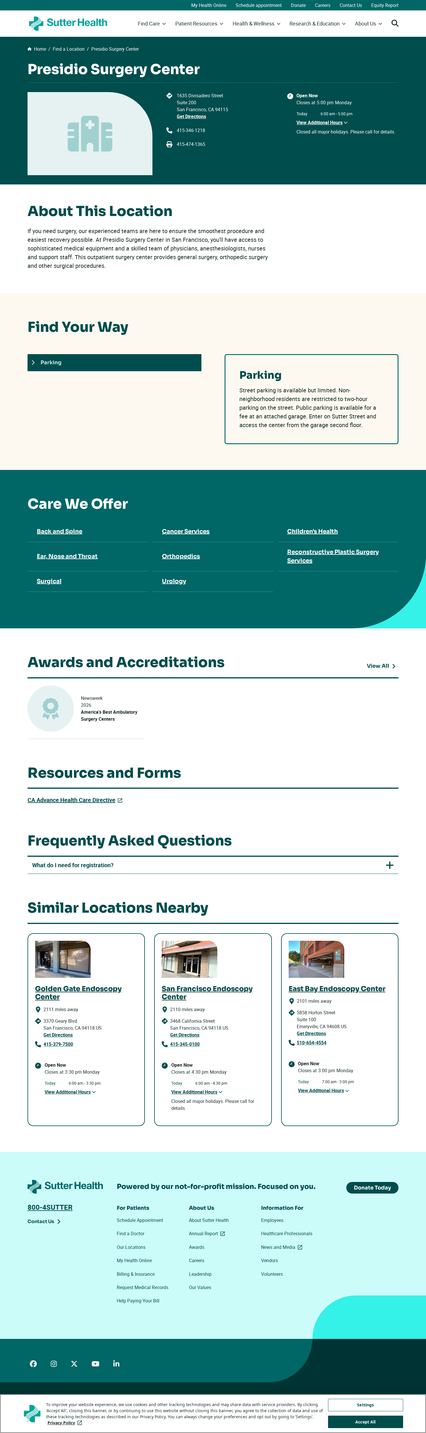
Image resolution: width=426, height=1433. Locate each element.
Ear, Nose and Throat (67, 556)
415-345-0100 (185, 1044)
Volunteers (272, 1274)
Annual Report (208, 1233)
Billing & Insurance (136, 1274)
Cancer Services (186, 531)
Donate (298, 5)
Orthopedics (181, 556)
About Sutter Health (209, 1220)
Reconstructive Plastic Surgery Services (333, 556)
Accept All (365, 1422)
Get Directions (191, 116)
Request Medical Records (142, 1287)
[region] (213, 1413)
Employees (272, 1220)
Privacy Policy (66, 1422)
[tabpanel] (311, 399)
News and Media (283, 1247)
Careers (322, 5)
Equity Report (384, 5)
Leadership (200, 1274)
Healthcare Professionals (286, 1233)
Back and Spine (59, 531)
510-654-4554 (311, 1042)
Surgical (49, 581)
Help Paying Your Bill (138, 1300)
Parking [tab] (51, 362)
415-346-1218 (191, 130)
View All (382, 667)
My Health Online (208, 5)
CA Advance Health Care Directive (76, 800)
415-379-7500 (58, 1044)
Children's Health (312, 531)
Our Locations (131, 1247)
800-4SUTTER (50, 1207)
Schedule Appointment (140, 1220)
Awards (196, 1247)
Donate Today (372, 1188)
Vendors (269, 1260)
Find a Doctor (130, 1233)
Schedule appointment (259, 5)
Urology (174, 581)
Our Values (200, 1287)
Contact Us (351, 5)
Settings (365, 1405)
